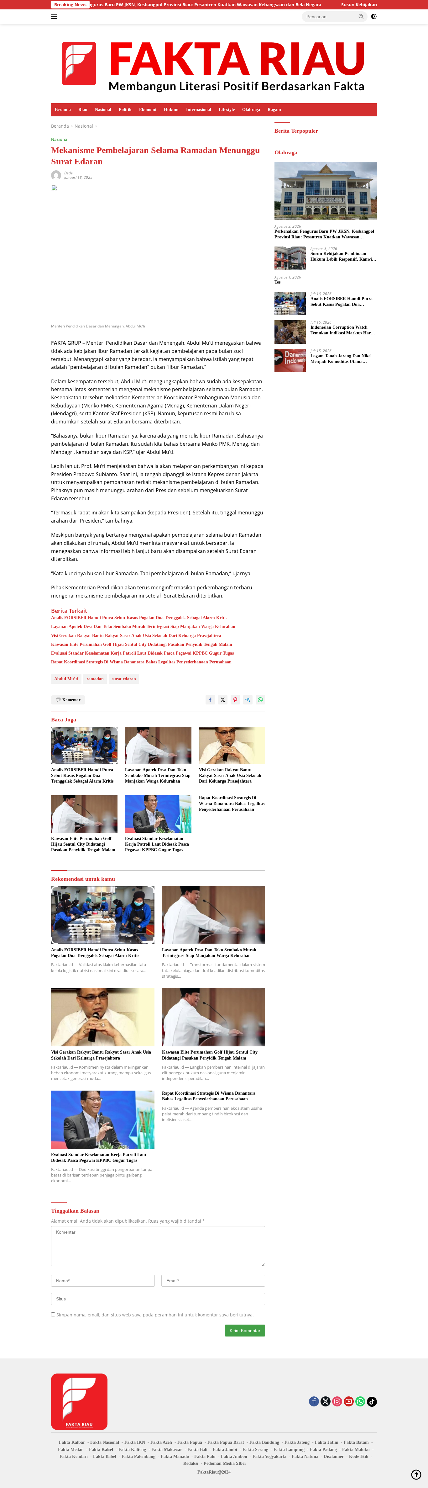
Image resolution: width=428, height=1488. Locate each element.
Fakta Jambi (225, 1449)
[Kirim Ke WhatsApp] (260, 699)
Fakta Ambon (234, 1456)
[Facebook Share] (210, 699)
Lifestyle (227, 109)
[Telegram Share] (248, 699)
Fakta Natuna (305, 1456)
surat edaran (124, 679)
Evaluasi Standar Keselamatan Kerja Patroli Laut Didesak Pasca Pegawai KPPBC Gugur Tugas (142, 653)
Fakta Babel (104, 1456)
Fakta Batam (356, 1442)
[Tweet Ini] (222, 699)
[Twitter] (326, 1401)
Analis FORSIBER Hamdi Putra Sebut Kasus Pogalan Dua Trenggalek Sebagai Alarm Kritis (139, 617)
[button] (361, 16)
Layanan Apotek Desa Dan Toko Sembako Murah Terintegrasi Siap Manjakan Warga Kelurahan (143, 626)
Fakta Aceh (161, 1442)
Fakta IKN (134, 1442)
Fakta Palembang (138, 1456)
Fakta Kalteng (132, 1449)
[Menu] (55, 16)
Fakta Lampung (289, 1449)
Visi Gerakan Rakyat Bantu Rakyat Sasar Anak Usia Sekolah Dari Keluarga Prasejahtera (136, 635)
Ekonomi (147, 109)
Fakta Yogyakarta (269, 1456)
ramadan (95, 679)
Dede (68, 173)
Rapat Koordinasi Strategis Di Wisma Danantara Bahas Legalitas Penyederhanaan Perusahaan (141, 662)
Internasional (198, 109)
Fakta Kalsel (101, 1449)
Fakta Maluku (356, 1449)
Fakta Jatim (326, 1442)
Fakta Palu (205, 1456)
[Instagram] (337, 1401)
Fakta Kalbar (72, 1442)
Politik (125, 109)
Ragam (274, 109)
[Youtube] (349, 1401)
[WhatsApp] (360, 1401)
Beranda (63, 109)
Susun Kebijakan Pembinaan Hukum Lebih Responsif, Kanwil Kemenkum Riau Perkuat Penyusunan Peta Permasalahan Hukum (342, 256)
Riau (82, 109)
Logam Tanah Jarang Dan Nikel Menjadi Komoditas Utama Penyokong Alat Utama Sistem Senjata (341, 358)
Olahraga (251, 109)
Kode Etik (358, 1456)
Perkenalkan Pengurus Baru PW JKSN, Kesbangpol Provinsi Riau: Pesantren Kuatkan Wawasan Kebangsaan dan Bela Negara (141, 5)
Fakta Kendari (74, 1456)
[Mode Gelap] (374, 16)
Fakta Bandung (264, 1442)
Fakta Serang (255, 1449)
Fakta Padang (323, 1449)
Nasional (103, 109)
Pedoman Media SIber (225, 1463)
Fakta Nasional (104, 1442)
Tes (277, 282)
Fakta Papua (189, 1442)
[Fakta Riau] (214, 63)
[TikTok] (372, 1402)
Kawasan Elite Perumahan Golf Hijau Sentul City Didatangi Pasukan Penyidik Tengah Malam (141, 644)
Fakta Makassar (166, 1449)
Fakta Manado (175, 1456)
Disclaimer (334, 1456)
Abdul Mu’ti (66, 679)
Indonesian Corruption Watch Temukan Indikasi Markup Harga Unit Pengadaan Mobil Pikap (343, 330)
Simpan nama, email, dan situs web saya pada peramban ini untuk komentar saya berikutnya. (155, 1315)
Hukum (171, 109)
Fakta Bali (197, 1449)
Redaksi (190, 1463)
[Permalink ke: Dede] (56, 175)
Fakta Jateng (297, 1442)
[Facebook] (314, 1401)
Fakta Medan (71, 1449)
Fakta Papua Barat (225, 1442)
